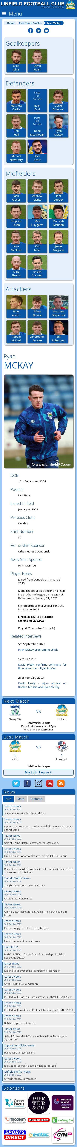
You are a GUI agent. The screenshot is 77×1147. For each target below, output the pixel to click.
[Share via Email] (46, 33)
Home (10, 23)
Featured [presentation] (36, 799)
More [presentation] (20, 799)
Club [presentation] (8, 799)
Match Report (38, 772)
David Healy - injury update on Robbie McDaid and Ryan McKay (42, 685)
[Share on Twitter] (38, 33)
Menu (14, 13)
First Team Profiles (30, 23)
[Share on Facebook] (30, 33)
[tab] (8, 799)
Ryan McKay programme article (38, 649)
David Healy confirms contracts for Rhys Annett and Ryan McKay (42, 666)
